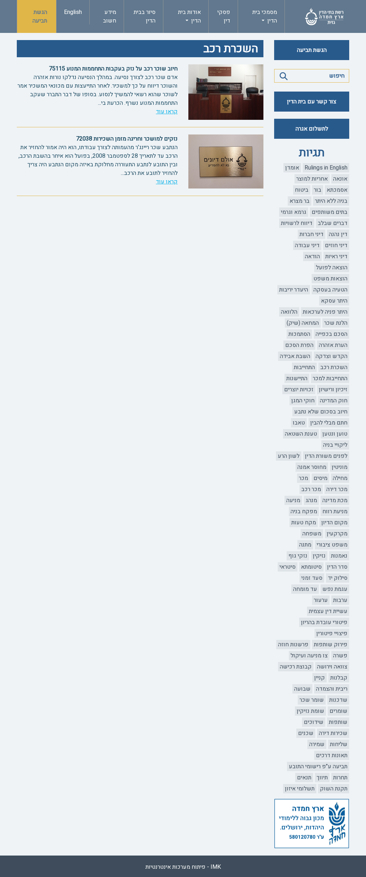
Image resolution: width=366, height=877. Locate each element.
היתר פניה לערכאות (325, 312)
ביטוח (301, 190)
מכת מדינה (334, 500)
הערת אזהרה (333, 345)
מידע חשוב (109, 16)
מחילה (340, 478)
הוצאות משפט (330, 278)
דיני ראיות (336, 256)
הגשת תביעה (40, 16)
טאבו (299, 422)
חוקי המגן (303, 400)
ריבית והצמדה (331, 689)
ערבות (340, 600)
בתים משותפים (329, 212)
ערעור (321, 600)
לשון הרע (289, 456)
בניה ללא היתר (331, 201)
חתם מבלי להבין (328, 422)
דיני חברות (311, 234)
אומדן (292, 167)
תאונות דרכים (331, 755)
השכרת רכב (333, 367)
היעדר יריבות (293, 289)
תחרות (340, 777)
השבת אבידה (295, 356)
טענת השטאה (301, 434)
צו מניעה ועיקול (309, 655)
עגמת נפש (334, 589)
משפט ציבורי (332, 544)
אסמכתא (337, 190)
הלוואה (289, 312)
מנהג (311, 500)
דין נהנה (338, 234)
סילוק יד (337, 578)
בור (317, 190)
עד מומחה (305, 589)
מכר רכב (311, 489)
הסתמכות (299, 334)
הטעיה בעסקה (330, 289)
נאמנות (339, 556)
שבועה (302, 689)
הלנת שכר (335, 323)
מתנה (305, 544)
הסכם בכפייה (331, 334)
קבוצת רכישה (296, 666)
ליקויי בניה (335, 445)
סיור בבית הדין (144, 16)
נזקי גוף (297, 556)
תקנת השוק (333, 788)
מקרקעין (337, 533)
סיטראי (288, 567)
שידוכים (313, 722)
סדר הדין (337, 567)
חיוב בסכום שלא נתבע (320, 411)
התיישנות (296, 378)
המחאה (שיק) (303, 323)
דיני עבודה (307, 245)
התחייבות (304, 367)
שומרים (338, 711)
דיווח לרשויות (296, 223)
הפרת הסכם (299, 345)
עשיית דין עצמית (328, 611)
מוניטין (339, 467)
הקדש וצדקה (331, 356)
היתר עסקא (334, 301)
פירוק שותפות (330, 644)
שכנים (305, 733)
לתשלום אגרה (312, 128)
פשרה (340, 655)
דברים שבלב (332, 223)
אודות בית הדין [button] (189, 16)
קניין (319, 677)
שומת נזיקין (310, 711)
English (73, 12)
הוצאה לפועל (331, 267)
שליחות (338, 744)
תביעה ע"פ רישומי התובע (318, 766)
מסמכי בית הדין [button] (264, 16)
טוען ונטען (334, 434)
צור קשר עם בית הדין (311, 101)
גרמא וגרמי (293, 212)
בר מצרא (300, 201)
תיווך (322, 777)
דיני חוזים (336, 245)
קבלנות (338, 677)
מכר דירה (336, 489)
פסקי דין (223, 16)
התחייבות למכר (330, 378)
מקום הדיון (334, 522)
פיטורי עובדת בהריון (324, 622)
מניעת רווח (334, 511)
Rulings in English (326, 167)
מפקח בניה (304, 511)
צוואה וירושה (332, 666)
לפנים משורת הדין (326, 456)
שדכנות (338, 700)
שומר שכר (312, 700)
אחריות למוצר (312, 179)
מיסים (320, 478)
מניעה (293, 500)
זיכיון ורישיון (333, 389)
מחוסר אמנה (311, 467)
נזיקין (319, 556)
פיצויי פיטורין (331, 633)
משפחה (311, 533)
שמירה (317, 744)
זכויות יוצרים (298, 389)
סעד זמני (311, 578)
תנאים (304, 777)
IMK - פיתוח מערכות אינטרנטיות (183, 867)
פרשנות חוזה (293, 644)
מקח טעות (303, 522)
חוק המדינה (333, 400)
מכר (303, 478)
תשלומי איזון (300, 788)
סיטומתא (311, 567)
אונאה (340, 179)
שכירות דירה (333, 733)
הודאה (312, 256)
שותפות (338, 722)
